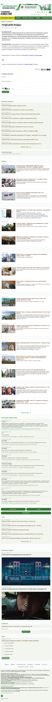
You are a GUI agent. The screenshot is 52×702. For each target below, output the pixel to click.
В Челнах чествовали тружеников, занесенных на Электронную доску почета (20, 485)
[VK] (36, 12)
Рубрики (13, 664)
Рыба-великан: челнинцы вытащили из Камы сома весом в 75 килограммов (19, 444)
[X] (47, 69)
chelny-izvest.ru (45, 687)
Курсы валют (13, 509)
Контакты (44, 664)
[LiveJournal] (49, 69)
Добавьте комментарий (6, 81)
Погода (38, 509)
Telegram (31, 55)
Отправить (5, 91)
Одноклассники (38, 55)
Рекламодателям (21, 664)
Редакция (37, 664)
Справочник (23, 666)
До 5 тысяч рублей (9, 643)
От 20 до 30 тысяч (9, 651)
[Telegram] (47, 12)
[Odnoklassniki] (40, 12)
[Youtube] (42, 12)
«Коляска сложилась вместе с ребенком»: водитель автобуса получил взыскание (21, 459)
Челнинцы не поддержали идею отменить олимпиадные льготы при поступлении (21, 495)
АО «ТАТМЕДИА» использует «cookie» (8, 690)
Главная (7, 664)
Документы (30, 664)
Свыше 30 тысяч (8, 654)
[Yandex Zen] (38, 12)
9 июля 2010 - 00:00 (9, 27)
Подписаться (26, 631)
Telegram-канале (28, 64)
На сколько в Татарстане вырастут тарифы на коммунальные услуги (18, 436)
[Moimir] (44, 12)
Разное (32, 666)
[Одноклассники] (44, 69)
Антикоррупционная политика (6, 686)
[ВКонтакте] (42, 69)
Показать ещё (25, 412)
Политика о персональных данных (7, 685)
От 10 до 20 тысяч (9, 648)
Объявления (26, 513)
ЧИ (2, 27)
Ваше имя (4, 76)
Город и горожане (7, 21)
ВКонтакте (26, 55)
